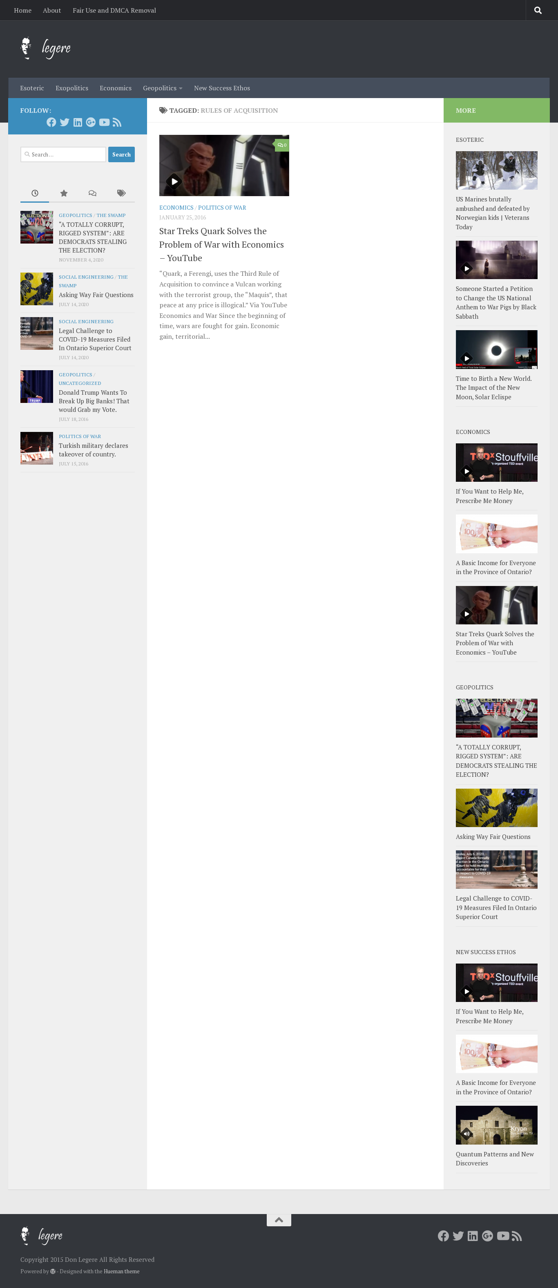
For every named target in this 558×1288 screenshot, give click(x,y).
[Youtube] (104, 122)
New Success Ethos (222, 87)
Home (22, 10)
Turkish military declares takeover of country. (93, 449)
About (52, 10)
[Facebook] (51, 122)
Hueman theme (122, 1271)
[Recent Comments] (92, 194)
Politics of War (222, 207)
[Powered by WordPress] (53, 1271)
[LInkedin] (78, 122)
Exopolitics (72, 87)
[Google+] (91, 122)
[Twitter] (64, 122)
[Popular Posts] (63, 194)
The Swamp (110, 215)
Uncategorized (80, 383)
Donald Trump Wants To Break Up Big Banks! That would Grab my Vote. (94, 401)
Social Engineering (86, 276)
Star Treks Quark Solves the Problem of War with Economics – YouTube (221, 244)
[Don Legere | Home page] (54, 49)
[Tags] (120, 194)
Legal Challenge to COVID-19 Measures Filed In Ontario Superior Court (95, 339)
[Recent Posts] (34, 194)
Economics (116, 87)
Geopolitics (159, 87)
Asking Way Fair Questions (96, 295)
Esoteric (32, 87)
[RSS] (117, 122)
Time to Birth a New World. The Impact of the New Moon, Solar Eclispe (493, 387)
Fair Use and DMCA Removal (114, 10)
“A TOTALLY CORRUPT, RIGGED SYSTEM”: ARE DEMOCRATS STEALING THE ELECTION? (93, 237)
